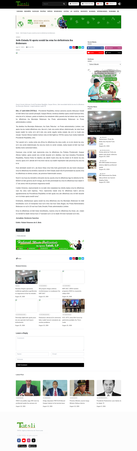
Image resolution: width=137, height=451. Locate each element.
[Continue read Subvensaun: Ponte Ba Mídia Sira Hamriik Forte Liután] (92, 141)
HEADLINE (104, 160)
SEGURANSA (58, 11)
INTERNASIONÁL (102, 11)
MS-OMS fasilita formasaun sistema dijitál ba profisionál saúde (108, 165)
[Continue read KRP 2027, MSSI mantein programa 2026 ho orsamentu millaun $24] (73, 277)
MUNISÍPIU (27, 11)
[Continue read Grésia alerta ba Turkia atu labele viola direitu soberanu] (92, 154)
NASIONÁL (92, 11)
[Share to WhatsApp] (79, 47)
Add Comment (22, 365)
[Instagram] (73, 47)
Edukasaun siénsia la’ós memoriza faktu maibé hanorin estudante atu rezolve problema (50, 320)
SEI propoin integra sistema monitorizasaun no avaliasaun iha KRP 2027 (49, 291)
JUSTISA (66, 11)
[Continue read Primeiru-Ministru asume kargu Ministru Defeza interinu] (82, 388)
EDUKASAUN (67, 314)
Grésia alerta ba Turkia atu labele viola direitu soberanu (108, 153)
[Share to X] (76, 47)
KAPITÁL (76, 11)
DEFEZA (49, 11)
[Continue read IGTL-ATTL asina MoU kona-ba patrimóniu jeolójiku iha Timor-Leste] (73, 306)
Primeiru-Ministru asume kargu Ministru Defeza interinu (79, 402)
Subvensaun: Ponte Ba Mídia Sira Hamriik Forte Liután (107, 141)
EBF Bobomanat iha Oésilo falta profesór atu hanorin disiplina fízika (107, 178)
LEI (71, 11)
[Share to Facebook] (70, 47)
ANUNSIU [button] (75, 4)
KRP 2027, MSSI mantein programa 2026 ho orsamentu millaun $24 (71, 291)
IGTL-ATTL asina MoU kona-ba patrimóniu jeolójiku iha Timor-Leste (72, 320)
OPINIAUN (103, 137)
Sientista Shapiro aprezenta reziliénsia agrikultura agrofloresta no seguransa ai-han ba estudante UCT (26, 291)
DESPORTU (84, 11)
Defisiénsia (20, 230)
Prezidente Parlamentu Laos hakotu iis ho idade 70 (109, 402)
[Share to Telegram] (82, 47)
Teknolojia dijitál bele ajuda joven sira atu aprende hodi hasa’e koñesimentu (25, 320)
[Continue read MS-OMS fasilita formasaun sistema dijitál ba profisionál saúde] (92, 164)
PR (28, 230)
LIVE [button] (100, 4)
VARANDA (20, 11)
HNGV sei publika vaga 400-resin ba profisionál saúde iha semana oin (27, 402)
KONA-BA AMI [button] (88, 4)
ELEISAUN (35, 11)
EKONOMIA (112, 11)
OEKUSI (103, 173)
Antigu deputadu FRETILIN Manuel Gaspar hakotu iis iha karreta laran (54, 402)
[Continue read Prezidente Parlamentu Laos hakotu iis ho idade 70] (109, 388)
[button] (22, 4)
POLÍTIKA (43, 11)
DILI (19, 37)
